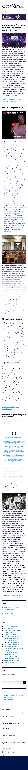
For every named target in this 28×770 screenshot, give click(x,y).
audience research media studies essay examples (14, 727)
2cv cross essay (19, 595)
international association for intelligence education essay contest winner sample (13, 743)
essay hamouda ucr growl (12, 654)
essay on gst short (9, 749)
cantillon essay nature (6, 749)
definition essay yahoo (11, 652)
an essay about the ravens (11, 490)
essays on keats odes (8, 595)
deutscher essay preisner (10, 713)
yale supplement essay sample (11, 706)
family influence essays (13, 642)
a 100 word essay (8, 613)
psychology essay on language (3, 749)
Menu (4, 11)
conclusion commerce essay (12, 644)
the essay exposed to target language (12, 99)
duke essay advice (7, 739)
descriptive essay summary (10, 720)
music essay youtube (11, 656)
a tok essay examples (10, 646)
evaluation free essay (8, 732)
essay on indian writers (12, 658)
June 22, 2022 (15, 363)
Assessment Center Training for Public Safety (13, 6)
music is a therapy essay (9, 735)
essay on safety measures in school (12, 309)
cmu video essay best (11, 640)
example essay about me (11, 723)
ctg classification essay (10, 634)
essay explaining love (8, 406)
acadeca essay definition (11, 626)
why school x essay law (9, 101)
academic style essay (9, 716)
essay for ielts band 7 (8, 709)
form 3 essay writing (10, 699)
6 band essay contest (10, 662)
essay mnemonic (8, 628)
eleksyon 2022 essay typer (11, 660)
